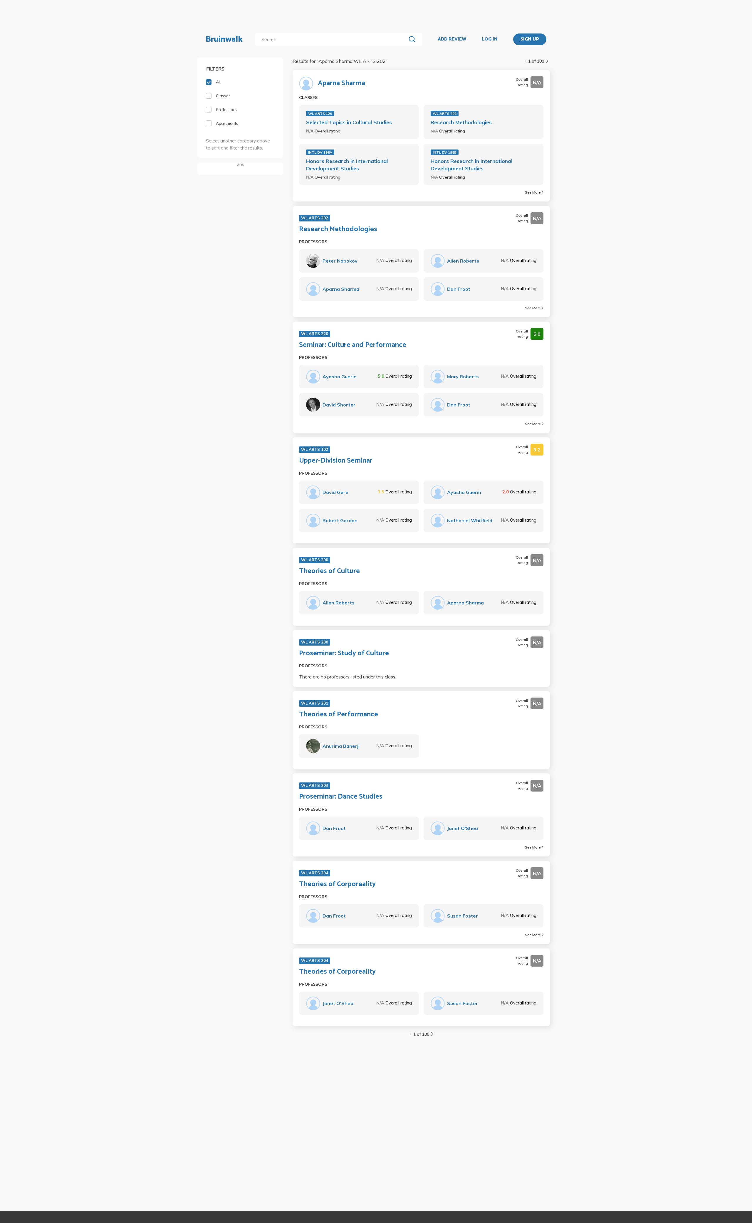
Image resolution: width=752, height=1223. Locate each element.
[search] (331, 39)
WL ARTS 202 (444, 113)
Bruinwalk (224, 39)
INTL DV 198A (320, 152)
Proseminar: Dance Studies (340, 797)
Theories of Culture (329, 571)
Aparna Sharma (341, 83)
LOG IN (490, 39)
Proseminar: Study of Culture (344, 653)
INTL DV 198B (444, 152)
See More (533, 192)
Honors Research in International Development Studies (347, 165)
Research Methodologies (461, 122)
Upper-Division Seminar (335, 461)
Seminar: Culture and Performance (352, 345)
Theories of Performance (338, 714)
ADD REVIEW (452, 39)
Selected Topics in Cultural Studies (349, 122)
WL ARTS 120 (320, 113)
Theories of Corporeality (337, 884)
